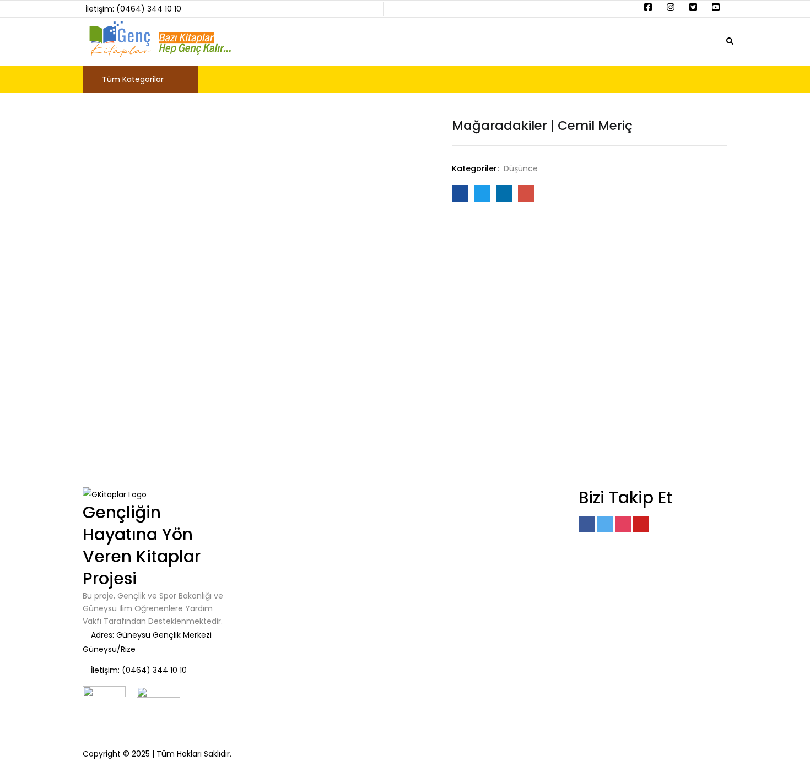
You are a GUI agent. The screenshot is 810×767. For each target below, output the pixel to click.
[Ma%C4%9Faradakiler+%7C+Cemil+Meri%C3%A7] (482, 193)
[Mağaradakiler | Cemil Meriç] (460, 193)
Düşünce (521, 168)
